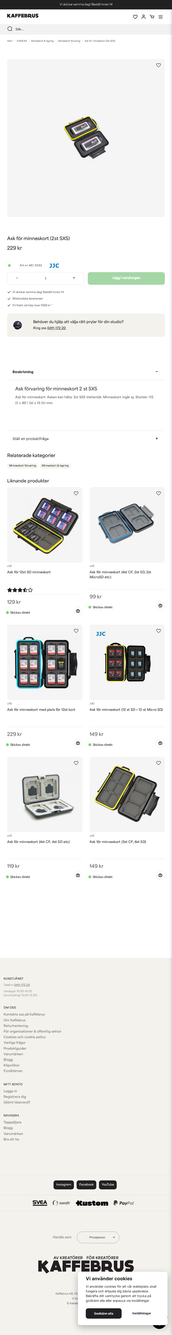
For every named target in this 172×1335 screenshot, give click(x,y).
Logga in (10, 1091)
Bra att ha (11, 1139)
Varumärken (13, 1054)
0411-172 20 (56, 328)
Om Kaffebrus (15, 1020)
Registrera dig (15, 1097)
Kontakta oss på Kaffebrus (24, 1014)
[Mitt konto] (143, 16)
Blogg (8, 1060)
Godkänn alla (103, 1313)
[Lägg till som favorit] (135, 16)
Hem (10, 41)
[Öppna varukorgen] (152, 16)
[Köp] (77, 611)
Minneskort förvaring (69, 41)
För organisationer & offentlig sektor (32, 1031)
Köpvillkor (11, 1065)
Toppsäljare (13, 1122)
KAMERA (22, 41)
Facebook (86, 1184)
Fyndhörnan (13, 1071)
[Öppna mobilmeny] (160, 16)
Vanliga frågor (15, 1043)
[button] (159, 65)
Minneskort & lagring (42, 41)
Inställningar (141, 1313)
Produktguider (15, 1048)
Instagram (63, 1184)
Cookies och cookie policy (25, 1037)
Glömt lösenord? (17, 1102)
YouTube (108, 1184)
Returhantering (16, 1026)
